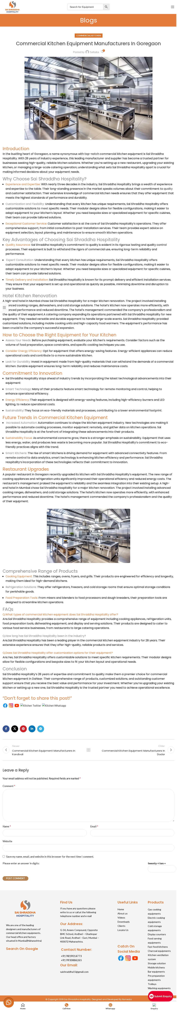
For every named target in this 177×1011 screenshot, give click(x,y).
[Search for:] (85, 7)
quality (168, 189)
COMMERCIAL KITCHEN (88, 35)
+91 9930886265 (71, 960)
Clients (121, 925)
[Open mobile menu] (172, 6)
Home (121, 909)
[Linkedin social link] (32, 728)
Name (7, 826)
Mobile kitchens (156, 967)
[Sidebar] (4, 307)
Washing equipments (159, 988)
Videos (121, 917)
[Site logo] (12, 6)
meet (44, 208)
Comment (9, 786)
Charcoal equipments (159, 950)
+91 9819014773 (71, 955)
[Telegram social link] (40, 728)
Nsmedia (127, 999)
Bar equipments (156, 971)
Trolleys (152, 984)
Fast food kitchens (158, 946)
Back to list (88, 749)
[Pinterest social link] (23, 728)
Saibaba (94, 52)
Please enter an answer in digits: (21, 863)
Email (94, 826)
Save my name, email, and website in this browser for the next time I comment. (50, 856)
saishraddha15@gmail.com (74, 971)
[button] (8, 1002)
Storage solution (157, 963)
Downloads (124, 921)
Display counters (157, 934)
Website (7, 841)
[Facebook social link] (6, 728)
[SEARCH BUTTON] (106, 7)
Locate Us (123, 930)
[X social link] (14, 728)
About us (123, 913)
